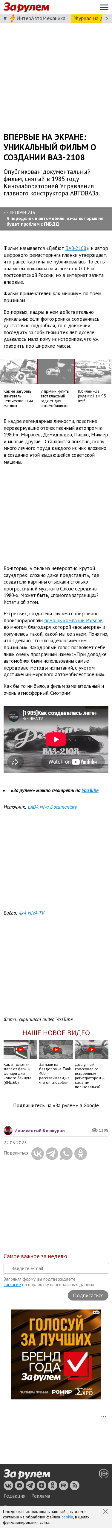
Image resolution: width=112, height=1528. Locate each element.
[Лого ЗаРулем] (26, 7)
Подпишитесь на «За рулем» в (56, 1105)
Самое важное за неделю (35, 1256)
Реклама (40, 1496)
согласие (12, 1284)
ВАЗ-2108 (75, 248)
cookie (67, 1517)
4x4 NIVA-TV (31, 913)
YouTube (90, 790)
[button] (106, 1512)
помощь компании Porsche (73, 620)
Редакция (14, 1496)
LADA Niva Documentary (52, 807)
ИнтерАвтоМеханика (40, 18)
